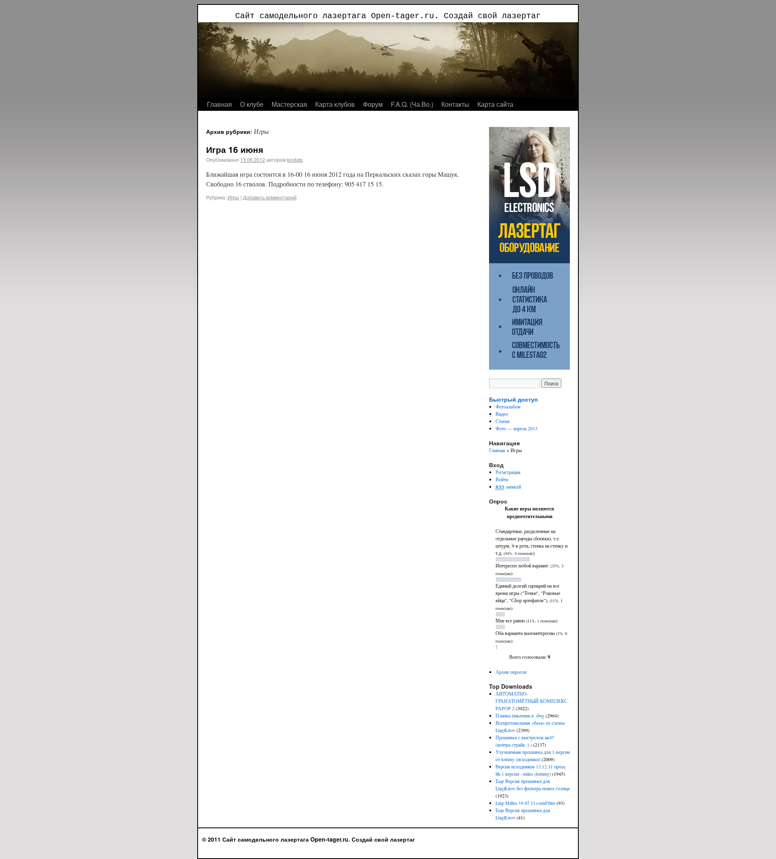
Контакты (455, 104)
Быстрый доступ (513, 399)
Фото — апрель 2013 (517, 428)
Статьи (502, 421)
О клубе (252, 104)
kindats (295, 159)
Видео (502, 413)
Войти (502, 479)
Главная (219, 104)
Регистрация (508, 472)
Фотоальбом (508, 406)
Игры (233, 197)
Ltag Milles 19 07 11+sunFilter (525, 803)
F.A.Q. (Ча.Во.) (412, 104)
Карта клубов (335, 104)
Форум (373, 104)
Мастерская (289, 104)
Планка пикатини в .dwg (520, 715)
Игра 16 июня (234, 149)
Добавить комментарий (270, 197)
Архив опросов (511, 672)
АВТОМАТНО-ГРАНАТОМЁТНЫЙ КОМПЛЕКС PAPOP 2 (531, 700)
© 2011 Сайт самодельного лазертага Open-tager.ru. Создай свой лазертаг (308, 839)
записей (508, 486)
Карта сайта (495, 104)
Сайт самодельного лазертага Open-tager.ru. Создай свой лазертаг (388, 16)
